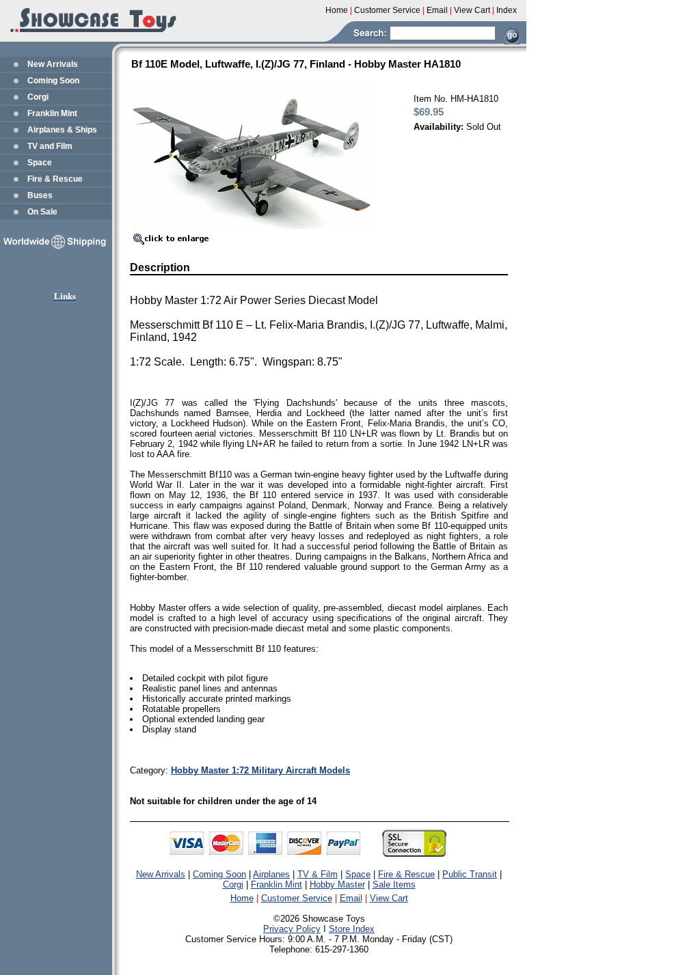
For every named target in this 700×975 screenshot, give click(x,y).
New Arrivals (52, 64)
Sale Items (394, 884)
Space (39, 162)
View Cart (389, 898)
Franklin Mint (52, 113)
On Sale (42, 212)
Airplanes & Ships (62, 130)
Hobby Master (337, 884)
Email (351, 898)
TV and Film (49, 146)
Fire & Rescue (55, 179)
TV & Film (317, 874)
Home (242, 898)
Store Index (352, 929)
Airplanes (271, 874)
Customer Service (296, 898)
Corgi (38, 97)
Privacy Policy (292, 929)
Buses (40, 195)
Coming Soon (53, 80)
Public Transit (469, 874)
